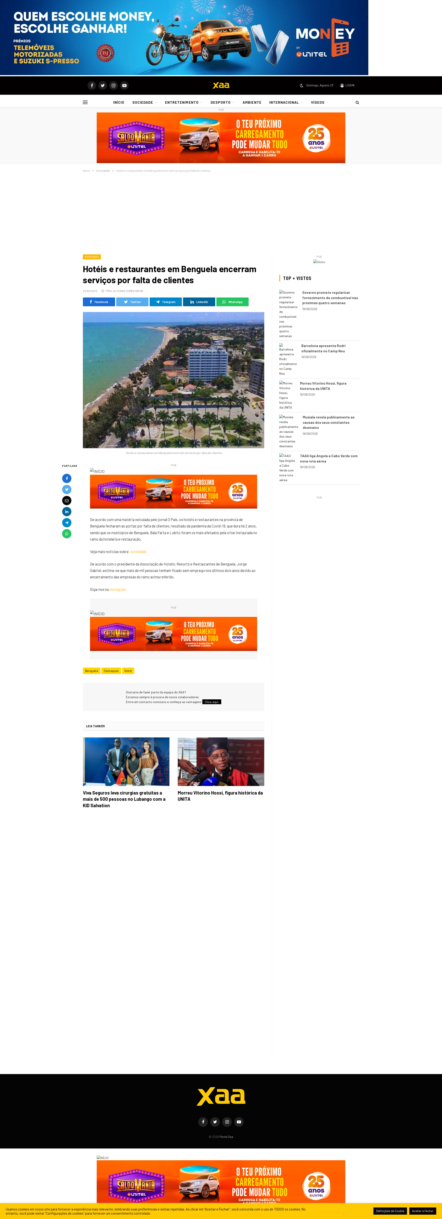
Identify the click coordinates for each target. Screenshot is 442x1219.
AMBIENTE (252, 102)
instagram (118, 589)
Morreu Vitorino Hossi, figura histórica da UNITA (220, 796)
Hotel (128, 671)
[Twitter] (66, 489)
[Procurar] (357, 102)
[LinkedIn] (66, 511)
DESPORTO (221, 102)
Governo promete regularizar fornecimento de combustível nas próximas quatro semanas (330, 297)
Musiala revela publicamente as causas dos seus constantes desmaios (329, 422)
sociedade (138, 551)
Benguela (91, 671)
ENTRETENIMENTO (182, 102)
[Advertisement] (221, 212)
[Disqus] (173, 876)
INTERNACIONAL (284, 102)
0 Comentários (133, 290)
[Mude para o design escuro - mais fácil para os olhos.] (301, 85)
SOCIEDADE (142, 102)
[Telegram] (66, 522)
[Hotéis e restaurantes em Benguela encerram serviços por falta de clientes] (173, 380)
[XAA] (221, 85)
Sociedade (92, 256)
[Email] (66, 500)
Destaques (111, 671)
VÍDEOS (317, 102)
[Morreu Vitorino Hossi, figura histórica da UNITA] (221, 761)
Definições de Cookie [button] (390, 1211)
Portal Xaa (226, 1137)
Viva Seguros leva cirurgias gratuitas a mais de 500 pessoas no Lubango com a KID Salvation (124, 799)
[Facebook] (66, 478)
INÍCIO (118, 102)
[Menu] (85, 102)
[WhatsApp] (66, 533)
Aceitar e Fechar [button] (422, 1211)
